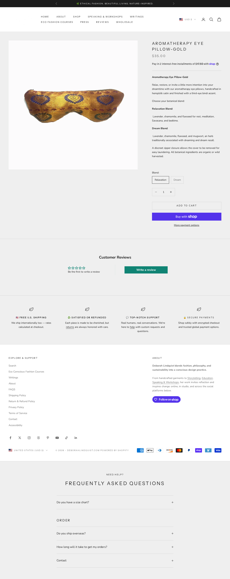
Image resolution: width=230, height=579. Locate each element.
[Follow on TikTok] (66, 438)
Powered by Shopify (114, 450)
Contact (13, 419)
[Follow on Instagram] (29, 438)
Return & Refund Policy (22, 401)
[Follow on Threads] (38, 438)
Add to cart (186, 205)
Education (207, 378)
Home (45, 16)
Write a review (146, 270)
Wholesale (124, 22)
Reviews (102, 22)
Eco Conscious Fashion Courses (26, 371)
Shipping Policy (17, 395)
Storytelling (194, 378)
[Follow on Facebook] (10, 438)
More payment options (186, 225)
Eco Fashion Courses (57, 22)
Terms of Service (18, 413)
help (132, 327)
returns (70, 327)
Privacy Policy (16, 407)
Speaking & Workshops (105, 16)
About (61, 16)
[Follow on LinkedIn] (76, 438)
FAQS (12, 389)
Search (12, 365)
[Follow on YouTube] (57, 438)
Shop (77, 16)
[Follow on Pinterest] (48, 438)
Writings (137, 16)
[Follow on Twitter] (20, 438)
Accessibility (15, 425)
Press (84, 22)
